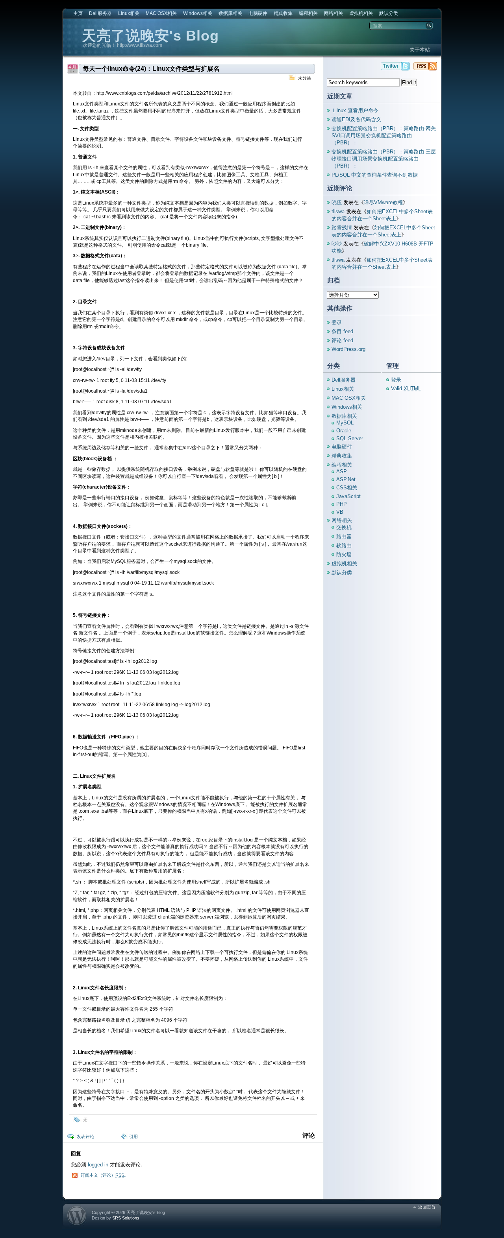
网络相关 (333, 13)
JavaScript (348, 496)
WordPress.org (348, 349)
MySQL (345, 423)
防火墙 (344, 554)
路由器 (344, 536)
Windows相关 (197, 13)
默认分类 (388, 13)
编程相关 (308, 13)
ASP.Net (346, 479)
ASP (341, 471)
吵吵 (337, 244)
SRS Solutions (125, 1218)
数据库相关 (230, 13)
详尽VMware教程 (383, 202)
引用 (133, 1136)
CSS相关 (346, 488)
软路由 (344, 545)
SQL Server (349, 438)
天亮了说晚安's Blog (150, 36)
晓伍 (337, 202)
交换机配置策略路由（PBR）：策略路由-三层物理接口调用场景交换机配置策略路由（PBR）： (384, 159)
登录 (337, 322)
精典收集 (283, 13)
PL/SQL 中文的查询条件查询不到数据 (375, 175)
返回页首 (426, 1207)
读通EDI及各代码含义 (356, 119)
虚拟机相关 (361, 13)
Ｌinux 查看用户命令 (355, 110)
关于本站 (420, 50)
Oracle (343, 431)
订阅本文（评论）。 (104, 1175)
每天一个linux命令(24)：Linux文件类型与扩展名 (151, 68)
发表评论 (85, 1136)
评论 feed (342, 340)
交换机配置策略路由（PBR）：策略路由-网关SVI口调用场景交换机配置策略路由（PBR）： (384, 135)
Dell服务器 (100, 13)
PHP (341, 504)
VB (339, 512)
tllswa (338, 211)
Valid (406, 388)
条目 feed (342, 331)
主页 (78, 13)
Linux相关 (128, 13)
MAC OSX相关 (161, 13)
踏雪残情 (342, 228)
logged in (98, 1165)
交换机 (344, 527)
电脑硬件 (257, 13)
